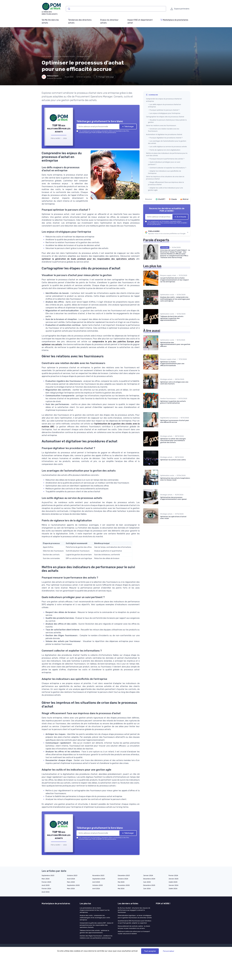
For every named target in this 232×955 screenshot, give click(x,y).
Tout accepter (150, 951)
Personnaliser (168, 951)
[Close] (159, 459)
